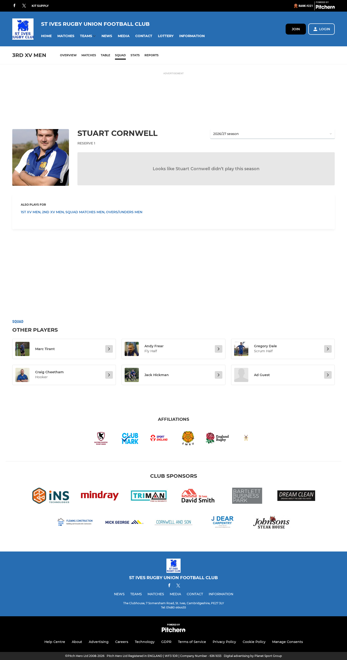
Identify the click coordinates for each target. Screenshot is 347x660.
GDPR (166, 642)
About (77, 642)
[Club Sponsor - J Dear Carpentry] (222, 523)
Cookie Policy (254, 642)
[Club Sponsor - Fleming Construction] (75, 523)
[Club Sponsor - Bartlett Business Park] (247, 496)
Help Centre (54, 642)
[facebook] (14, 6)
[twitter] (24, 6)
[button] (46, 36)
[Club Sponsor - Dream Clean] (296, 496)
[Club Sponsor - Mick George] (124, 523)
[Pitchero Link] (325, 8)
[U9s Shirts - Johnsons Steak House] (272, 523)
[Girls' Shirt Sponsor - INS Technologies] (51, 496)
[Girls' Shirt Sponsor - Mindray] (100, 496)
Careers (121, 642)
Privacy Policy (224, 642)
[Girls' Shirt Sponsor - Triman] (149, 496)
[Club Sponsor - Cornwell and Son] (173, 523)
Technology (145, 642)
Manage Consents (287, 642)
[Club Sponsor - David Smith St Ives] (198, 496)
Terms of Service (192, 642)
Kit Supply (40, 6)
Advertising (99, 642)
